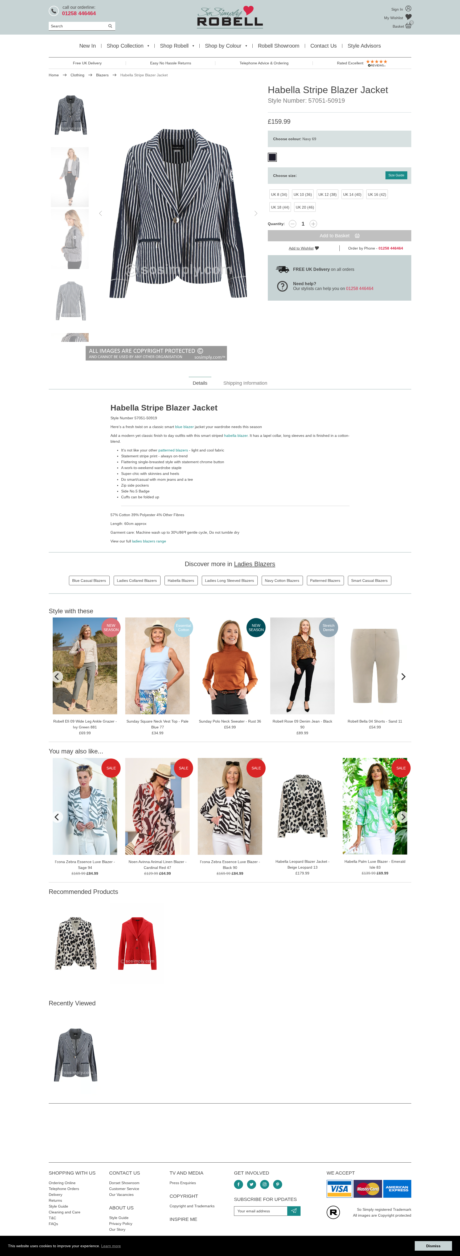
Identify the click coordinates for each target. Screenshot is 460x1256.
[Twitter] (251, 1184)
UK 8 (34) (279, 194)
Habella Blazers (181, 580)
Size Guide (396, 175)
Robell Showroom (278, 46)
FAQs (53, 1224)
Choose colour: (294, 139)
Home (54, 75)
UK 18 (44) (280, 207)
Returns (55, 1200)
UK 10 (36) (303, 194)
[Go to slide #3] (71, 239)
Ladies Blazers (254, 563)
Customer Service (124, 1189)
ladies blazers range (149, 541)
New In (87, 46)
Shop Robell (174, 46)
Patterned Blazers (325, 580)
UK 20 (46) (305, 207)
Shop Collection (125, 46)
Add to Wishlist (301, 248)
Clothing (77, 75)
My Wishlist (394, 18)
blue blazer (184, 427)
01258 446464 (359, 288)
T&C (52, 1218)
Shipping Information (245, 383)
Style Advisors (364, 46)
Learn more (111, 1246)
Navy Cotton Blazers (282, 580)
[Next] (403, 677)
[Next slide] (255, 213)
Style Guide (58, 1206)
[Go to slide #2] (71, 177)
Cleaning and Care (64, 1212)
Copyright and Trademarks (192, 1206)
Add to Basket (335, 235)
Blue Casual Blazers (89, 580)
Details (200, 383)
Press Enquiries (183, 1183)
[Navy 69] (272, 157)
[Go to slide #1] (71, 115)
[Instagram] (264, 1184)
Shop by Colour (223, 46)
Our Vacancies (121, 1194)
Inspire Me (183, 1219)
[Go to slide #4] (71, 301)
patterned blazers (173, 450)
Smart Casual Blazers (369, 580)
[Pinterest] (277, 1184)
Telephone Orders (64, 1189)
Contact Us (323, 46)
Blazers (102, 75)
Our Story (117, 1229)
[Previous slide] (100, 213)
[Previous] (57, 677)
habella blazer (236, 435)
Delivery (55, 1194)
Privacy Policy (120, 1223)
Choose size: (285, 175)
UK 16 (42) (377, 194)
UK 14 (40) (352, 194)
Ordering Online (62, 1183)
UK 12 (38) (327, 194)
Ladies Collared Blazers (137, 580)
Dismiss (433, 1246)
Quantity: (276, 224)
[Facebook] (238, 1184)
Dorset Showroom (124, 1183)
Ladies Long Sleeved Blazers (229, 580)
